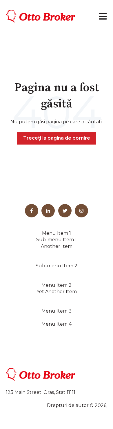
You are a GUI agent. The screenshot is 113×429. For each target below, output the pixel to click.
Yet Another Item (57, 291)
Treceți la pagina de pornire (56, 138)
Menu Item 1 (56, 233)
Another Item (56, 246)
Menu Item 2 (56, 285)
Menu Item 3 (56, 311)
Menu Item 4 (56, 324)
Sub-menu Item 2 (56, 265)
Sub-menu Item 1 (56, 239)
